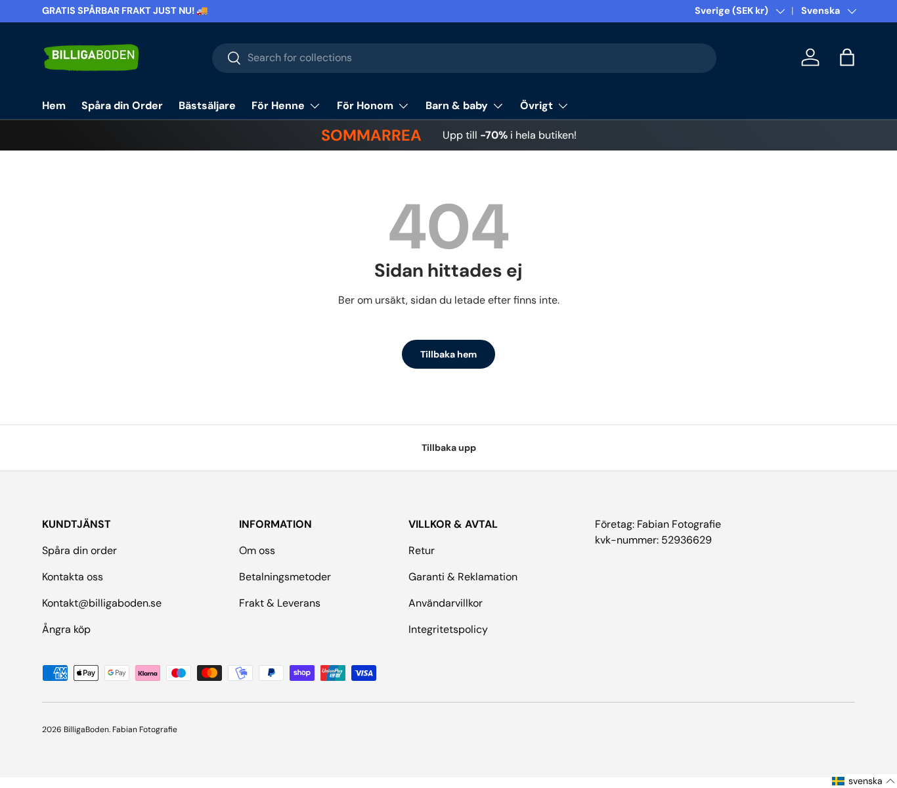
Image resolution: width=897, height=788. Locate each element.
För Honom (365, 105)
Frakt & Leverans (279, 603)
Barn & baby (457, 105)
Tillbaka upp (449, 447)
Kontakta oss (72, 577)
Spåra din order (79, 550)
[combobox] (464, 57)
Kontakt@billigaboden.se (102, 603)
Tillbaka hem (448, 354)
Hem (54, 105)
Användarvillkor (445, 603)
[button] (847, 57)
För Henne (278, 105)
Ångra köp (66, 629)
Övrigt (536, 105)
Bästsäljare (207, 105)
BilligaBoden (86, 729)
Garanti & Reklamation (462, 577)
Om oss (257, 550)
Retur (421, 550)
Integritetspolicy (448, 629)
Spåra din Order (122, 105)
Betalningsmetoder (285, 577)
